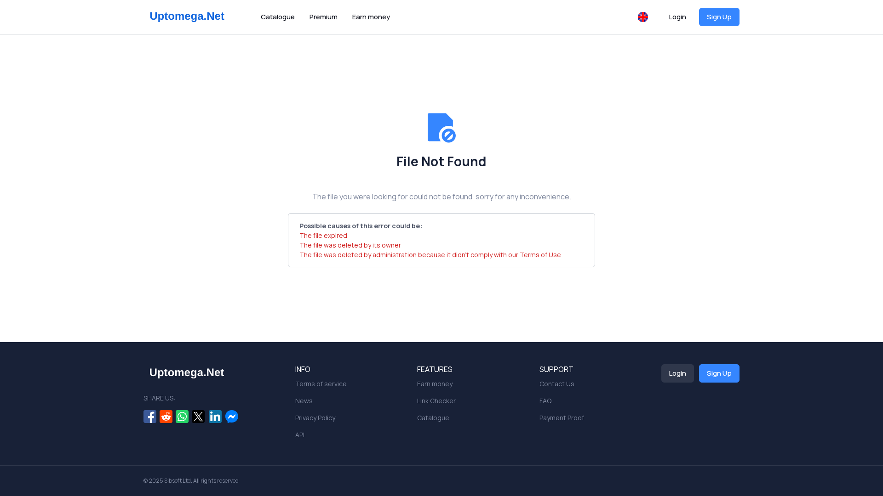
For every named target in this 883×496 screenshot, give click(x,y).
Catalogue (278, 17)
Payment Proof (561, 417)
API (299, 434)
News (304, 400)
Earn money (371, 17)
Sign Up (719, 17)
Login (677, 17)
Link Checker (436, 400)
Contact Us (556, 383)
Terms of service (321, 383)
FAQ (545, 400)
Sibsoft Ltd (177, 481)
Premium (324, 17)
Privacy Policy (315, 417)
